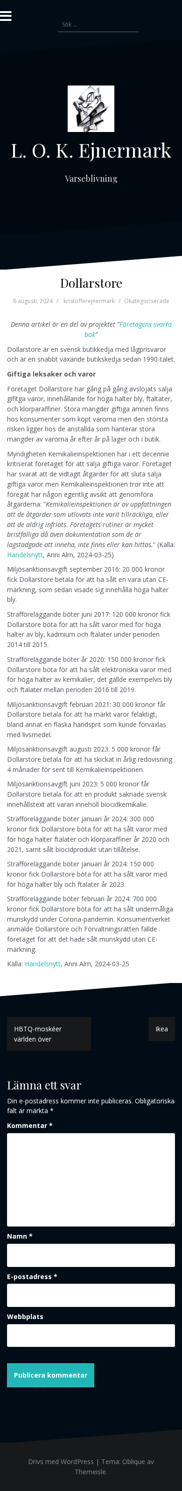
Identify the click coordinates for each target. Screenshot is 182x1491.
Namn (20, 1236)
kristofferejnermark (89, 301)
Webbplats (25, 1316)
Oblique (133, 1461)
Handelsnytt (25, 554)
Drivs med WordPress (61, 1461)
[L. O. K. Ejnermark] (91, 111)
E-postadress (32, 1276)
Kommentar (30, 1125)
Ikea (161, 1028)
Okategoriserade (146, 301)
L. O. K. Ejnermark (91, 150)
